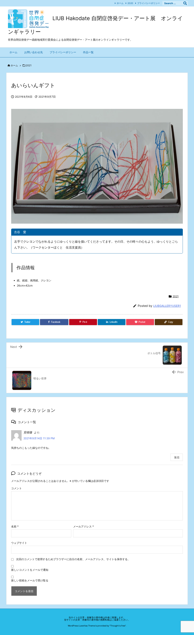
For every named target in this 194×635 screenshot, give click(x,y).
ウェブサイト (19, 542)
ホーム (120, 3)
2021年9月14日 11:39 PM (39, 438)
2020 (130, 3)
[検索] (185, 3)
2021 (28, 65)
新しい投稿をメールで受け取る (29, 580)
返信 (176, 457)
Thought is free (117, 625)
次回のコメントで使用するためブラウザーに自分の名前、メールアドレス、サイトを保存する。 (73, 559)
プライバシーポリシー (148, 3)
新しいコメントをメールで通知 (29, 569)
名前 (15, 526)
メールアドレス (83, 526)
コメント (16, 488)
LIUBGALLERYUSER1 (167, 306)
